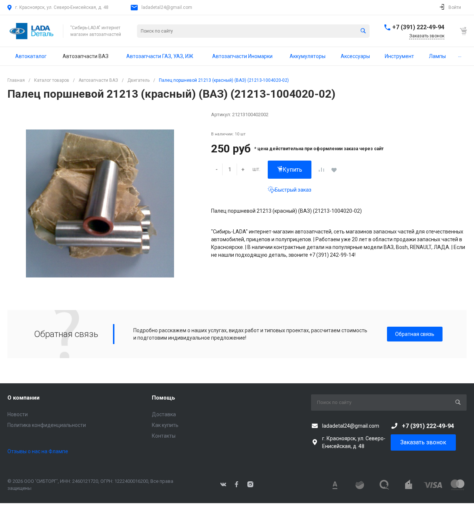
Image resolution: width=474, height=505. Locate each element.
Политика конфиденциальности (46, 425)
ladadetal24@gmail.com (166, 7)
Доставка (164, 414)
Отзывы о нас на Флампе (37, 451)
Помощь (163, 397)
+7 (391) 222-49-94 (418, 27)
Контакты (164, 436)
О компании (23, 397)
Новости (17, 414)
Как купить (165, 425)
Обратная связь (414, 334)
